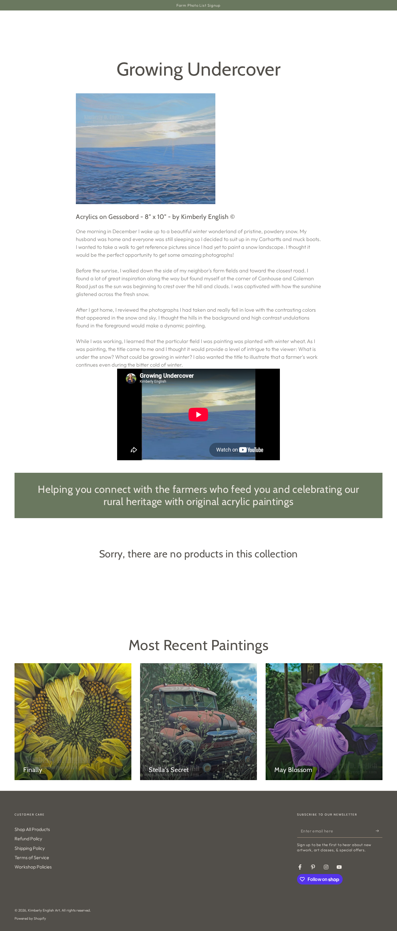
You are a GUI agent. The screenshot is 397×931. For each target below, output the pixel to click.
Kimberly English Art (44, 910)
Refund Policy (28, 838)
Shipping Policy (30, 848)
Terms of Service (32, 857)
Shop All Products (32, 829)
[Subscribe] (379, 831)
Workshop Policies (33, 867)
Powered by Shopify (30, 918)
